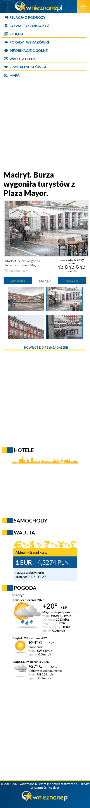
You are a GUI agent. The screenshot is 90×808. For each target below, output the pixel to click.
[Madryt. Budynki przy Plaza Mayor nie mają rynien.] (26, 337)
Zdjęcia (16, 34)
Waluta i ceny (22, 59)
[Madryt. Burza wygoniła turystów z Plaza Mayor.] (64, 309)
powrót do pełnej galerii (46, 347)
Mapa (14, 75)
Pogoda (25, 588)
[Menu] (83, 6)
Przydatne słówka (27, 67)
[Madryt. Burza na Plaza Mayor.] (64, 337)
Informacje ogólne (28, 50)
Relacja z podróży (27, 17)
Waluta (24, 532)
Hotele (24, 450)
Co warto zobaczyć (29, 26)
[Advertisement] (45, 125)
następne (72, 280)
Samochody (30, 520)
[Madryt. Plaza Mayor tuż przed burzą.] (26, 309)
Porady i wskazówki (29, 42)
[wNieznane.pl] (38, 10)
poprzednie (18, 280)
